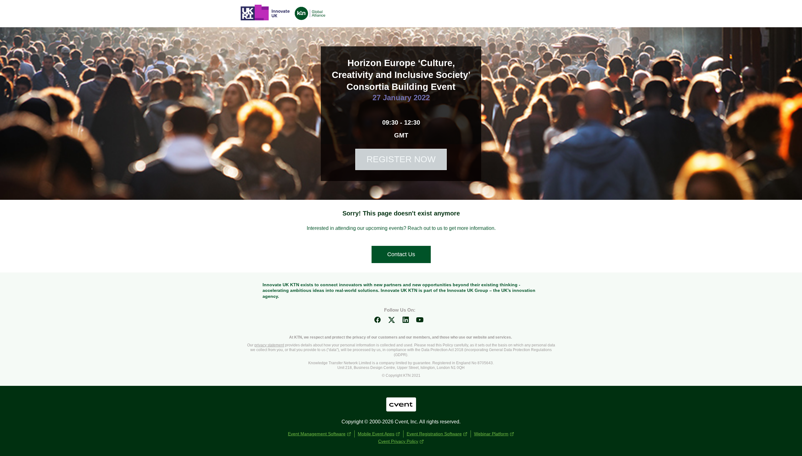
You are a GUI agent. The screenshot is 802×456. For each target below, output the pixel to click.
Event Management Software (317, 433)
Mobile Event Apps (376, 433)
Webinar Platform (491, 433)
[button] (380, 321)
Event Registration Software (434, 433)
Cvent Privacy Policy (398, 441)
